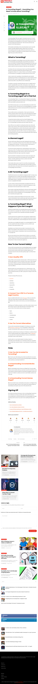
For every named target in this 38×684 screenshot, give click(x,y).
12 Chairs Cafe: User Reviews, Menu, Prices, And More (15, 627)
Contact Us (3, 664)
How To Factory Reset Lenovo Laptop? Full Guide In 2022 (12, 445)
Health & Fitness (4, 676)
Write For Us (3, 666)
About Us (2, 663)
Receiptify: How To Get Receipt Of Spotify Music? (9, 571)
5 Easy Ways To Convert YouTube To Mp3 (8, 493)
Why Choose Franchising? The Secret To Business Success (13, 603)
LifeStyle (2, 678)
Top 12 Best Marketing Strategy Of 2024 (13, 641)
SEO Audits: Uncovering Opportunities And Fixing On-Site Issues (8, 557)
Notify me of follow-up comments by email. (9, 512)
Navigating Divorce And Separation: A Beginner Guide (16, 598)
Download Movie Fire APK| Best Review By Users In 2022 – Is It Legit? (18, 646)
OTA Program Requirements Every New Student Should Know (17, 591)
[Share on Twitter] (4, 25)
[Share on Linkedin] (4, 30)
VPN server (25, 297)
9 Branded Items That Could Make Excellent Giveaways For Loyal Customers (20, 632)
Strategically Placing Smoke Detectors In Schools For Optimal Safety (28, 456)
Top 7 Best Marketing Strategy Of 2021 (17, 407)
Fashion (2, 675)
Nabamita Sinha (6, 498)
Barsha (3, 547)
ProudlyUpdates (19, 32)
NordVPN (11, 278)
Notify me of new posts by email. (25, 512)
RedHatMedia (20, 681)
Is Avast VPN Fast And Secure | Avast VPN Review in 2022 (20, 409)
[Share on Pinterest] (4, 28)
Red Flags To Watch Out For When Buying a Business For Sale (13, 596)
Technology (9, 7)
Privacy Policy (3, 668)
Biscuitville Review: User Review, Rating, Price (14, 637)
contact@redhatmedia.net (19, 682)
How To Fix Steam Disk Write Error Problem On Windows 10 (30, 445)
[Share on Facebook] (4, 23)
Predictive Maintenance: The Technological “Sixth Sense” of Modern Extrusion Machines (20, 588)
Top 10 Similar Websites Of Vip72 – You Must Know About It (21, 411)
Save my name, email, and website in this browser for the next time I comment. (17, 528)
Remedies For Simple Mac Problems (8, 469)
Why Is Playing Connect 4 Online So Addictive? (7, 542)
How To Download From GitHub (16, 404)
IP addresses (33, 333)
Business (2, 673)
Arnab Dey (4, 563)
